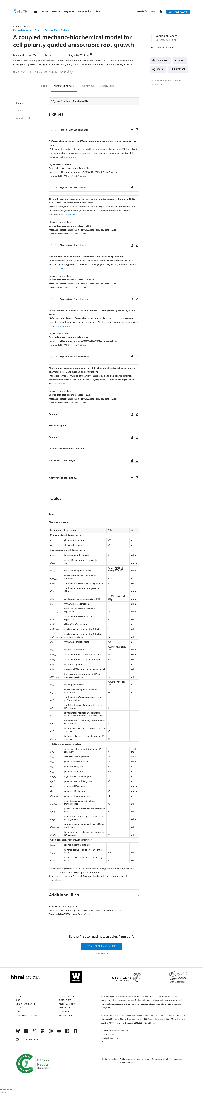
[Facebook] (75, 1032)
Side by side (107, 86)
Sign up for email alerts (101, 946)
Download (162, 60)
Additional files (24, 118)
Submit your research (178, 12)
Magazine (69, 11)
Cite (181, 60)
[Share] (4, 1089)
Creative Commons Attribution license (160, 1059)
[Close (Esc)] (1, 1089)
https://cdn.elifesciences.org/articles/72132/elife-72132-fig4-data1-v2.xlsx (83, 341)
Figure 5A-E (84, 395)
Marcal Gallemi (42, 55)
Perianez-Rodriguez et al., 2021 (118, 569)
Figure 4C (83, 337)
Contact (20, 1011)
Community (84, 11)
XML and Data (65, 1015)
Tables (19, 110)
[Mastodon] (42, 1032)
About (98, 11)
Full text (43, 86)
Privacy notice (101, 953)
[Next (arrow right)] (4, 1092)
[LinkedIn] (26, 1032)
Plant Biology (61, 30)
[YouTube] (59, 1032)
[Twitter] (34, 1032)
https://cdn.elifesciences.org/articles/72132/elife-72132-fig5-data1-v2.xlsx (83, 398)
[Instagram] (51, 1032)
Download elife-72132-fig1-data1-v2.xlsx (67, 175)
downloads (173, 80)
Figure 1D (84, 168)
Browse (56, 11)
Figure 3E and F (86, 280)
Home (44, 11)
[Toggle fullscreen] (7, 1089)
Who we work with (25, 1004)
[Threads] (67, 1032)
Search (140, 11)
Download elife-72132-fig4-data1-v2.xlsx (67, 345)
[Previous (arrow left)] (1, 1092)
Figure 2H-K (85, 226)
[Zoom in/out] (11, 1089)
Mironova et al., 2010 (117, 597)
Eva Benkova (59, 55)
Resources (64, 1011)
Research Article (21, 26)
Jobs (18, 1000)
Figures (63, 86)
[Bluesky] (18, 1032)
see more (70, 157)
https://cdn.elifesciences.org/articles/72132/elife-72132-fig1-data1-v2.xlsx (83, 172)
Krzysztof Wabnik (78, 55)
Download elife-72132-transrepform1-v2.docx (70, 914)
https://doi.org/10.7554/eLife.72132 (47, 72)
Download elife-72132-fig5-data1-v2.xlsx (67, 402)
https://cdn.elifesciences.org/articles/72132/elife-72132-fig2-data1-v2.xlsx (83, 229)
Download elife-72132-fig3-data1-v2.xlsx (67, 287)
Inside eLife (65, 1000)
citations (156, 84)
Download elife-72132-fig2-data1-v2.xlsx (67, 233)
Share (160, 69)
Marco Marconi (22, 55)
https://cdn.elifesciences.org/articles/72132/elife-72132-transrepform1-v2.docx (85, 910)
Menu (36, 11)
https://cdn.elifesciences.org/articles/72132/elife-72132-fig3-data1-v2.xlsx (83, 283)
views (156, 80)
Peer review (87, 86)
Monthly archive (68, 1004)
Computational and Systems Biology (33, 30)
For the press (66, 1007)
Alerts (154, 11)
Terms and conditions (27, 1015)
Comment (180, 70)
